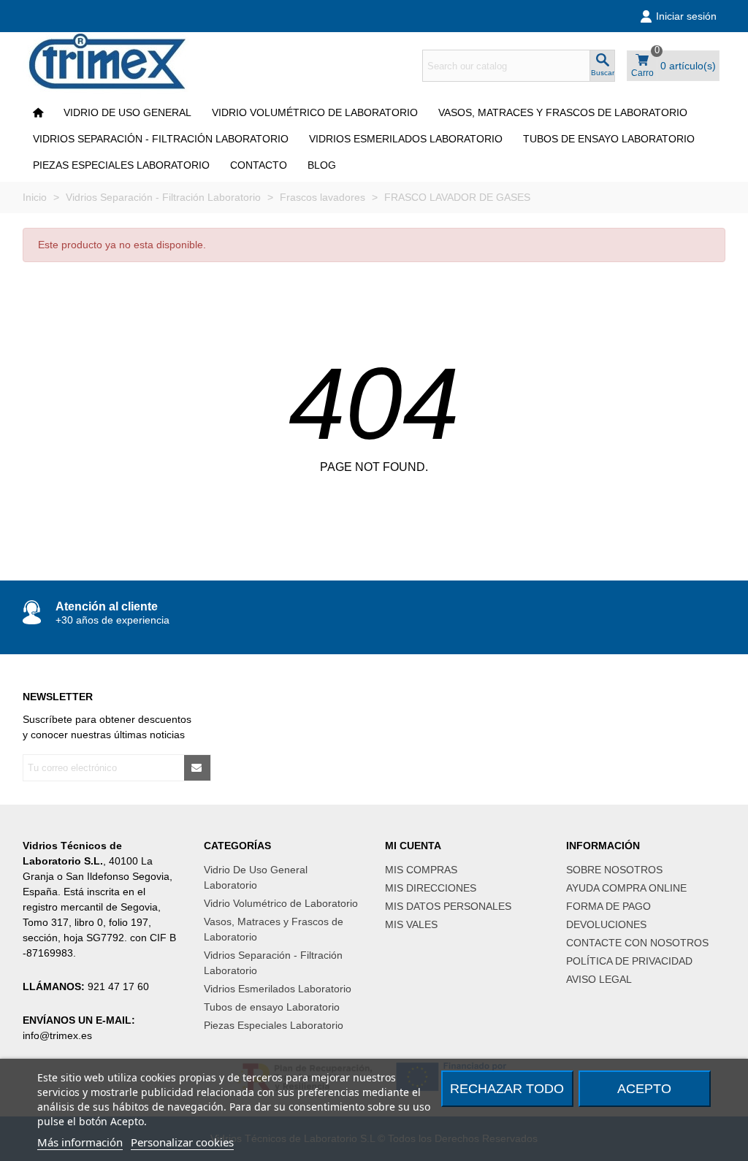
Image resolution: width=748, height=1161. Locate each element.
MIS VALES (411, 924)
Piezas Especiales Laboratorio (121, 165)
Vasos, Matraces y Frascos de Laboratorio (562, 112)
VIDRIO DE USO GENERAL (127, 112)
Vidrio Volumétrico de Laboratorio (315, 112)
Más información (80, 1142)
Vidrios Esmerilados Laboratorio (406, 139)
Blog (322, 165)
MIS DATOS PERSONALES (448, 906)
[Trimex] (118, 66)
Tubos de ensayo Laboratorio (609, 139)
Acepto (644, 1088)
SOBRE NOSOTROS (614, 869)
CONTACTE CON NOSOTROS (637, 943)
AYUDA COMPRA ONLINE (626, 888)
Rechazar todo (507, 1088)
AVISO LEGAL (599, 979)
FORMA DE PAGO (608, 906)
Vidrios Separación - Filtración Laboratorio (161, 139)
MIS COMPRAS (421, 869)
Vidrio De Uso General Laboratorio (256, 877)
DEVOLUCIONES (606, 924)
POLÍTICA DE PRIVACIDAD (629, 961)
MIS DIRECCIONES (430, 888)
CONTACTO (258, 165)
